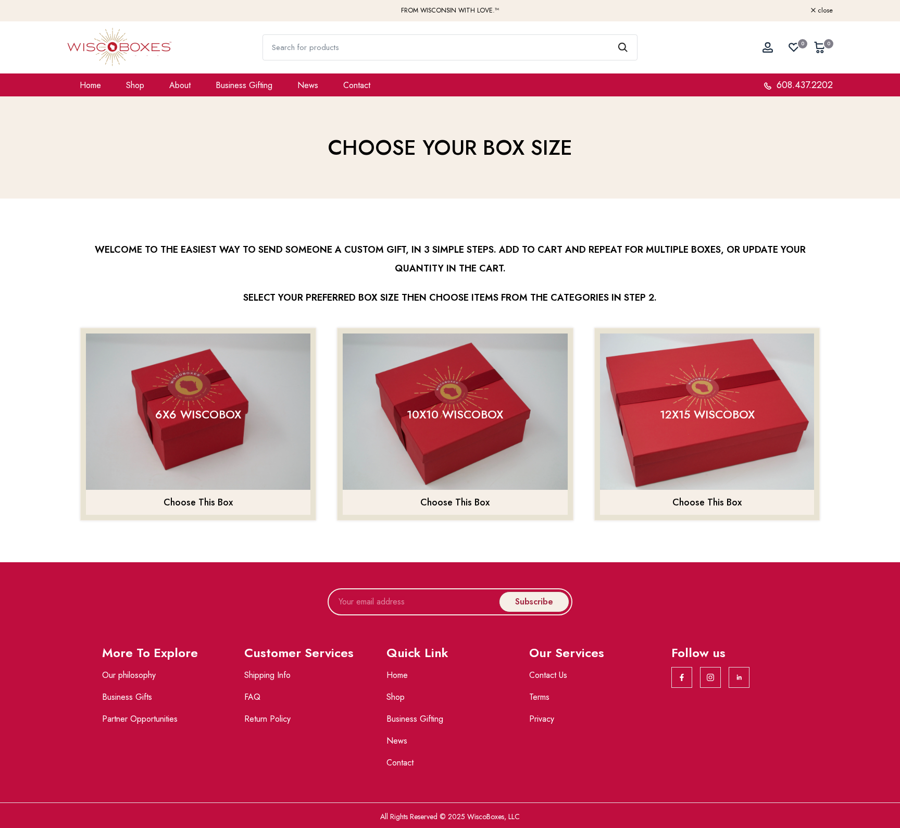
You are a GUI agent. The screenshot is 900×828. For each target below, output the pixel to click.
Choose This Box (198, 502)
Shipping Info (267, 675)
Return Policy (267, 719)
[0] (793, 47)
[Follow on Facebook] (681, 677)
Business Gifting (244, 85)
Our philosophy (129, 675)
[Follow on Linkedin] (739, 677)
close (80, 10)
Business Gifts (127, 697)
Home (90, 85)
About (180, 85)
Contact (356, 85)
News (307, 85)
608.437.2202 (803, 85)
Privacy (541, 719)
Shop (135, 85)
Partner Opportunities (140, 719)
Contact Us (548, 675)
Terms (539, 697)
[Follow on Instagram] (710, 677)
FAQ (252, 697)
